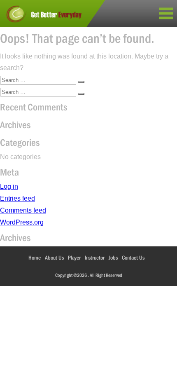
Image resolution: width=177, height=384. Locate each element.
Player (74, 257)
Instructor (95, 257)
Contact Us (133, 257)
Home (34, 257)
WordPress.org (22, 222)
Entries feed (17, 198)
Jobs (113, 257)
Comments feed (23, 210)
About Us (54, 257)
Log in (9, 186)
